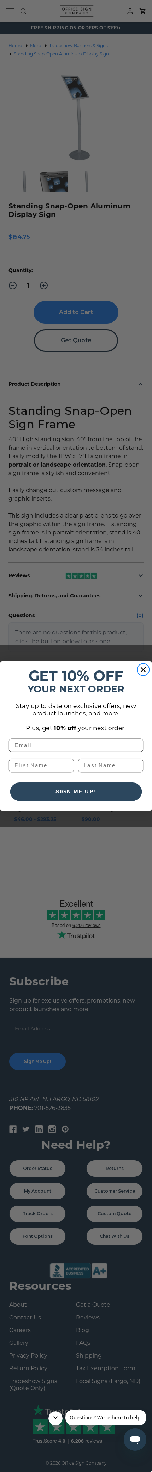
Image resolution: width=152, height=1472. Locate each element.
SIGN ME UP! (76, 791)
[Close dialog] (143, 669)
